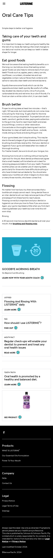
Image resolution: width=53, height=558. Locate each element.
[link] (26, 250)
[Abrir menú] (8, 4)
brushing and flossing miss (25, 223)
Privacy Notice (19, 541)
